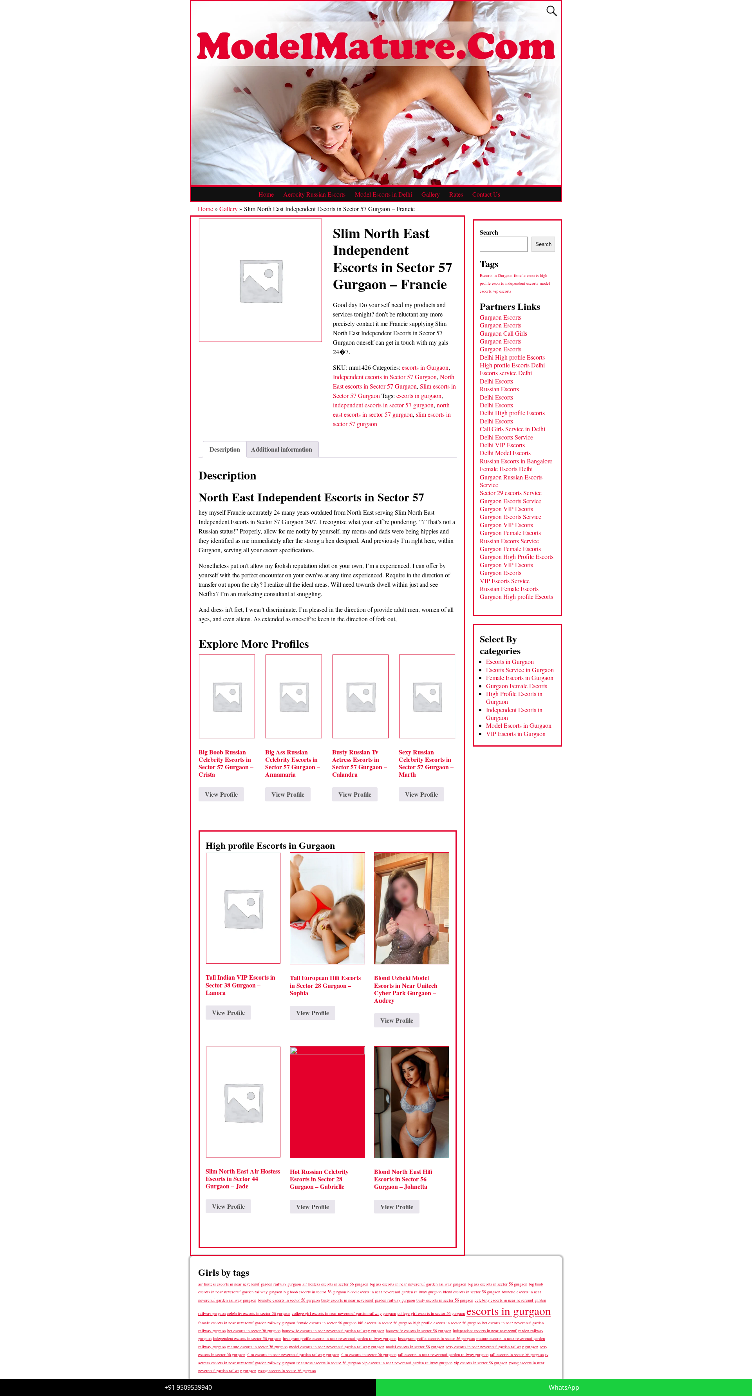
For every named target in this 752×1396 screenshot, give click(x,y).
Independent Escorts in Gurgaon (514, 713)
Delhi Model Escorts (505, 452)
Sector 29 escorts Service (511, 492)
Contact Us (486, 194)
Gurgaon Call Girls (503, 333)
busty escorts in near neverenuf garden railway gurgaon (368, 1300)
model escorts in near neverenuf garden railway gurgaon (336, 1346)
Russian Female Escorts (509, 588)
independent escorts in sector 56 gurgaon (247, 1338)
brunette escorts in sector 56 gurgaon (289, 1300)
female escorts (526, 275)
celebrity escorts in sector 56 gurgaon (258, 1313)
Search (489, 232)
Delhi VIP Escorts (502, 445)
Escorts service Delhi (506, 373)
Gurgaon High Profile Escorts (516, 556)
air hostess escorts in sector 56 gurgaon (335, 1284)
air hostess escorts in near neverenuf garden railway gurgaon (249, 1284)
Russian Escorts (499, 389)
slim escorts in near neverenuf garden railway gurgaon (293, 1354)
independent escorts (521, 283)
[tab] (225, 449)
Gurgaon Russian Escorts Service (511, 481)
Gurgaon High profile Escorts (516, 596)
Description (225, 449)
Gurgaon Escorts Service (510, 501)
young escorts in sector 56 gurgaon (287, 1370)
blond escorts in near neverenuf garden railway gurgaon (394, 1292)
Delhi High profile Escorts (512, 357)
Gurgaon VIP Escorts (506, 509)
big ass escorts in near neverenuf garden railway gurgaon (418, 1284)
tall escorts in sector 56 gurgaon (517, 1354)
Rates (456, 194)
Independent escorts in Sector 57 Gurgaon (385, 377)
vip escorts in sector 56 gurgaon (480, 1362)
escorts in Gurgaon (425, 367)
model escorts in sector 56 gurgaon (415, 1346)
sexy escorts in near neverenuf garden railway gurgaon (492, 1346)
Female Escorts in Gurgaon (519, 677)
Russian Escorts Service (509, 541)
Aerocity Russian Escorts (314, 194)
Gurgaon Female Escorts (510, 532)
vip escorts (502, 291)
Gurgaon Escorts (500, 317)
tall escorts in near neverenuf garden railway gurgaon (443, 1354)
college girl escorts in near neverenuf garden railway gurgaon (344, 1313)
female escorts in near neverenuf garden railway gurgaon (246, 1322)
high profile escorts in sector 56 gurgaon (447, 1322)
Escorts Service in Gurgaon (520, 669)
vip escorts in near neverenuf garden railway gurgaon (407, 1362)
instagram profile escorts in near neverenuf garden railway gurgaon (339, 1338)
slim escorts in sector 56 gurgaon (368, 1354)
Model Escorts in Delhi (383, 194)
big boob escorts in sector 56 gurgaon (315, 1292)
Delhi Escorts (496, 381)
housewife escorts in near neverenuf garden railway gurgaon (333, 1330)
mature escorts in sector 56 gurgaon (257, 1346)
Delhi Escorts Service (506, 437)
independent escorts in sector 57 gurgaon (383, 405)
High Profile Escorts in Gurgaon (514, 697)
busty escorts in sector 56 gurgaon (444, 1300)
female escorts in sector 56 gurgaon (326, 1322)
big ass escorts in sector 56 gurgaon (497, 1284)
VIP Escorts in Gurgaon (516, 733)
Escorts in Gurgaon (496, 275)
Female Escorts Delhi (506, 469)
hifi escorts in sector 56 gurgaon (385, 1322)
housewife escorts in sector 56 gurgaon (418, 1330)
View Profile (221, 794)
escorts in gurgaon (418, 395)
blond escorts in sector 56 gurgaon (471, 1292)
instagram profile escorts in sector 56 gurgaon (436, 1338)
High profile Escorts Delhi (512, 365)
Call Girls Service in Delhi (512, 429)
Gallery (430, 194)
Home (266, 194)
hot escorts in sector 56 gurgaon (253, 1330)
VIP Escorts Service (505, 581)
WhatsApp (564, 1387)
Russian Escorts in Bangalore (516, 461)
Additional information (281, 449)
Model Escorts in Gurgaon (518, 725)
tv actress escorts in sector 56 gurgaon (328, 1362)
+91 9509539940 (188, 1387)
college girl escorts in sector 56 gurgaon (431, 1313)
